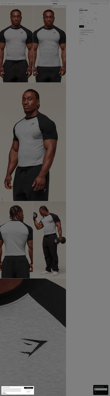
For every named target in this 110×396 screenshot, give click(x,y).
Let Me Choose (28, 391)
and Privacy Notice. (4, 393)
